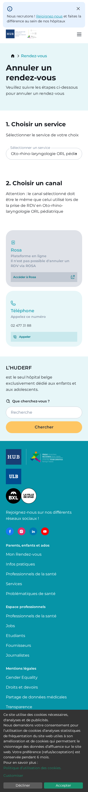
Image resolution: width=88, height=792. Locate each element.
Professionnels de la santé (31, 574)
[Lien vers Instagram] (21, 531)
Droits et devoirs (22, 687)
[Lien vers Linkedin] (33, 531)
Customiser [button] (13, 775)
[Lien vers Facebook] (10, 531)
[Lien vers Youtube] (45, 531)
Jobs (10, 625)
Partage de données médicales (36, 697)
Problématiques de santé (30, 593)
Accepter (63, 785)
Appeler (25, 337)
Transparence (19, 707)
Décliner (23, 785)
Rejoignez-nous (49, 16)
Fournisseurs (18, 645)
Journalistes (17, 655)
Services (14, 583)
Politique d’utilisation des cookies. (32, 768)
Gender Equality (22, 677)
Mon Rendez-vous (24, 554)
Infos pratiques (20, 564)
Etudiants (15, 635)
